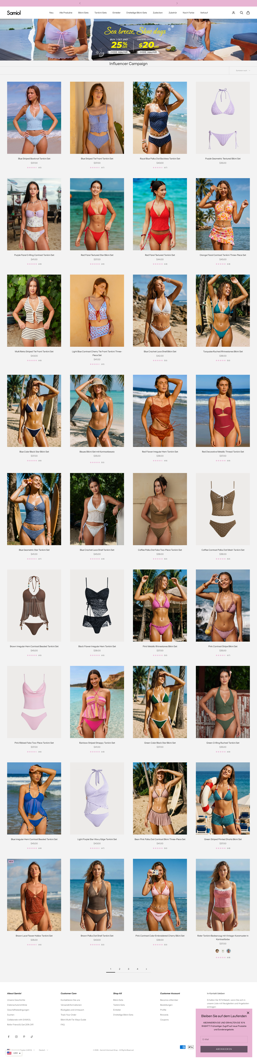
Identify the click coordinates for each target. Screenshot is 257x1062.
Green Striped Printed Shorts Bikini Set (223, 839)
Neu (51, 12)
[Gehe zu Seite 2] (146, 969)
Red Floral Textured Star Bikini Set (97, 255)
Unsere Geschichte (16, 1000)
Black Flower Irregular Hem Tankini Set (97, 646)
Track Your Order (68, 1014)
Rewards (164, 1014)
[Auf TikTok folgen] (31, 1036)
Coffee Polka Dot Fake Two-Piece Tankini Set (160, 550)
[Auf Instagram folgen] (16, 1036)
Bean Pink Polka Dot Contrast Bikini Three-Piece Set (160, 839)
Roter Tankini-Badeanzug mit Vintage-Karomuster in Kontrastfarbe (223, 937)
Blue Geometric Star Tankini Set (34, 550)
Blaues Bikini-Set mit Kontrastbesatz (97, 451)
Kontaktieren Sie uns (70, 1000)
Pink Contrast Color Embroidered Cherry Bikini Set (159, 935)
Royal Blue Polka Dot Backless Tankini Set (160, 158)
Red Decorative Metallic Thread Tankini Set (223, 451)
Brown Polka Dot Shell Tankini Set (97, 935)
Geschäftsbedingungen (18, 1009)
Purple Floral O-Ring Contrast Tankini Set (34, 255)
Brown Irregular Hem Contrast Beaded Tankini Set (34, 646)
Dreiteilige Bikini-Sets (136, 12)
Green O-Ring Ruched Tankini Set (222, 742)
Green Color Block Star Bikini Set (160, 742)
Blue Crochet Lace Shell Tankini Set (97, 550)
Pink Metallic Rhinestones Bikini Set (160, 646)
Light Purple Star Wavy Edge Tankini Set (97, 839)
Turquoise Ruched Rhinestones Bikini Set (223, 351)
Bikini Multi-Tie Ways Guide (73, 1019)
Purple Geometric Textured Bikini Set (222, 158)
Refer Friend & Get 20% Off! (20, 1024)
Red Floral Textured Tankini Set (160, 255)
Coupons (164, 1019)
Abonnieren (224, 1049)
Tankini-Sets (100, 12)
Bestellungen (166, 1005)
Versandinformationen (71, 1005)
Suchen (10, 1014)
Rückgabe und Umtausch (72, 1009)
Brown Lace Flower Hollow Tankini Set (34, 935)
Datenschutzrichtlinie (17, 1005)
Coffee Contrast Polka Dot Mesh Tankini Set (223, 550)
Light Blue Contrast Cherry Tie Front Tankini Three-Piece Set (97, 353)
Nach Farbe (188, 12)
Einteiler (116, 12)
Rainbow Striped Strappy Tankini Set (97, 742)
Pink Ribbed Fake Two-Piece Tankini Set (34, 742)
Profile (163, 1009)
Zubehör (173, 12)
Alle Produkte (65, 12)
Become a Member (169, 1000)
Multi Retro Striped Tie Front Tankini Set (34, 351)
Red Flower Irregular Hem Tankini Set (160, 451)
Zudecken (158, 12)
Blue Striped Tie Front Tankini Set (97, 158)
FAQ (63, 1024)
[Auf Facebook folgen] (8, 1036)
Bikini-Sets (83, 12)
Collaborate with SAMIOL (19, 1019)
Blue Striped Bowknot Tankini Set (34, 158)
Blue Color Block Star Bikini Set (34, 451)
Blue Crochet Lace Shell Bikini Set (160, 351)
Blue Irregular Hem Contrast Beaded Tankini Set (34, 839)
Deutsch (42, 1050)
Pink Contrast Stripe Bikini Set (222, 646)
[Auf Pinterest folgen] (24, 1036)
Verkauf (204, 12)
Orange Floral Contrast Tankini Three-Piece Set (223, 255)
